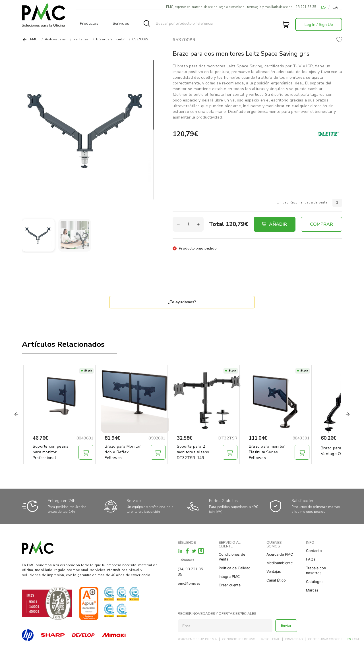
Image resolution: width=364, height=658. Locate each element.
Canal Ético (276, 580)
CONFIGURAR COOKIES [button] (325, 639)
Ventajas (273, 571)
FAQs (310, 559)
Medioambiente (279, 563)
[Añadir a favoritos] (339, 40)
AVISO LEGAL (270, 639)
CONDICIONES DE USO (238, 639)
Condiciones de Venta (232, 557)
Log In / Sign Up (319, 24)
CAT (336, 7)
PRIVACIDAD (294, 639)
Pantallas (80, 39)
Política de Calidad (235, 568)
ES (323, 7)
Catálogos (315, 582)
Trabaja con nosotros (316, 570)
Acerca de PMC (279, 554)
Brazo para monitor (110, 39)
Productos (89, 23)
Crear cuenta (230, 585)
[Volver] (24, 39)
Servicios (121, 23)
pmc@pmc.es (189, 583)
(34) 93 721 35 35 (190, 571)
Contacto (314, 551)
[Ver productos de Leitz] (328, 133)
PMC (33, 39)
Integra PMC (229, 576)
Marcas (312, 590)
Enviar (286, 625)
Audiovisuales (55, 39)
